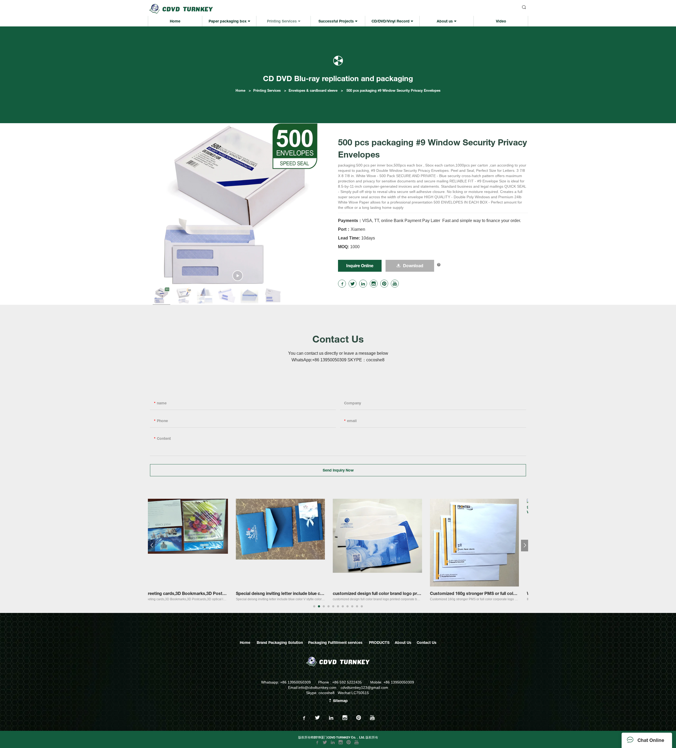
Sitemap (340, 700)
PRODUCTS (379, 642)
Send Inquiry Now (338, 470)
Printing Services (267, 90)
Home (240, 90)
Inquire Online (359, 265)
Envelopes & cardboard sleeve (313, 90)
